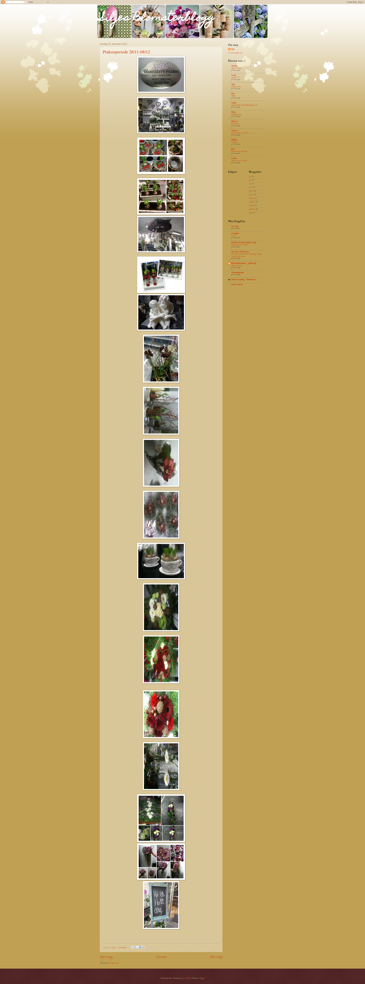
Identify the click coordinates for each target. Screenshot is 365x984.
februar (251, 191)
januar (251, 194)
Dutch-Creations (237, 284)
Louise (233, 75)
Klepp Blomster (236, 68)
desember (252, 198)
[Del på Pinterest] (143, 947)
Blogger (201, 978)
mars (250, 187)
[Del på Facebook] (140, 947)
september (252, 209)
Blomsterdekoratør (237, 272)
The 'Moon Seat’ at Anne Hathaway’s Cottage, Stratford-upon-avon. (246, 255)
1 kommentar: (122, 947)
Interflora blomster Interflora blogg (243, 242)
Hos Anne (234, 226)
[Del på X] (137, 947)
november (252, 202)
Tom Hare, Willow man (240, 251)
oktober (251, 205)
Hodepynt (234, 142)
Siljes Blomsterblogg (157, 18)
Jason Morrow (186, 978)
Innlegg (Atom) (113, 963)
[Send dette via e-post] (132, 947)
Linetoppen (235, 233)
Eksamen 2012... (236, 86)
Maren (233, 112)
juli (250, 176)
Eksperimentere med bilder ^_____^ (243, 133)
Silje (232, 49)
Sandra (233, 103)
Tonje (233, 84)
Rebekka (234, 140)
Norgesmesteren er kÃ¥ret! (239, 245)
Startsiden (161, 957)
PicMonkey (235, 123)
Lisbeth (233, 158)
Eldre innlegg (216, 957)
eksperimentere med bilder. (239, 151)
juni (250, 180)
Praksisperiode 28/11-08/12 (126, 51)
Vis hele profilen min (235, 53)
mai (250, 184)
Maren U (234, 121)
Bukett (233, 96)
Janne (233, 149)
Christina (234, 130)
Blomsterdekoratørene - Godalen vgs (243, 263)
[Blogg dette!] (134, 947)
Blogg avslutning (236, 265)
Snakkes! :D (235, 77)
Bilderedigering (236, 114)
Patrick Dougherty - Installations (243, 279)
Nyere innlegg (106, 957)
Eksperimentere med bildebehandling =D (244, 105)
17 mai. (233, 235)
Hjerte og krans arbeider (239, 160)
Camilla (234, 66)
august (251, 213)
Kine (232, 93)
